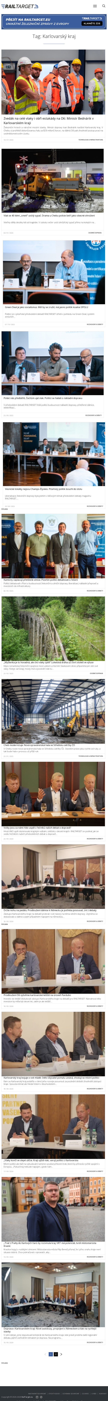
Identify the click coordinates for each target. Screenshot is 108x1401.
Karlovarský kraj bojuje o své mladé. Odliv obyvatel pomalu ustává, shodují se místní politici (51, 1077)
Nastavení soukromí (37, 1394)
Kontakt (103, 1394)
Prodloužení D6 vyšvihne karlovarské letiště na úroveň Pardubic (37, 995)
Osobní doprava (95, 233)
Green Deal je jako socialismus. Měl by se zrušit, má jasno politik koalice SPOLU (46, 307)
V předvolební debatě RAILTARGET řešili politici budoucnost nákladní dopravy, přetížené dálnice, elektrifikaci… (49, 406)
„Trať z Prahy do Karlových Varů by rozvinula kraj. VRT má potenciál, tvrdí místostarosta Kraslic (50, 1244)
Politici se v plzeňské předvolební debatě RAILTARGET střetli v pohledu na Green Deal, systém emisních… (49, 315)
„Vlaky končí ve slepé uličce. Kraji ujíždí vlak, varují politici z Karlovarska (41, 1160)
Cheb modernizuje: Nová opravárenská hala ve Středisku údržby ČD (39, 745)
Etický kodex (54, 1394)
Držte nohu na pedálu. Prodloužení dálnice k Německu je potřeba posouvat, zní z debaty (50, 910)
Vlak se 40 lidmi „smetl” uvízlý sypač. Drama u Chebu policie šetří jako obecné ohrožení (49, 215)
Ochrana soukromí (70, 1394)
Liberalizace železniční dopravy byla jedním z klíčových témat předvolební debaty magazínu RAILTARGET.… (48, 497)
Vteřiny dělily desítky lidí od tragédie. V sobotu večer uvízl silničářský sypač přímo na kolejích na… (49, 222)
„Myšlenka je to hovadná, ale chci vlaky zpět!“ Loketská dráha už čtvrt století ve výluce (49, 662)
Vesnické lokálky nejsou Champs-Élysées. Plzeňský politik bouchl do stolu (43, 489)
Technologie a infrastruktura (90, 140)
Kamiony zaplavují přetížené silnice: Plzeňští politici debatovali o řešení (41, 579)
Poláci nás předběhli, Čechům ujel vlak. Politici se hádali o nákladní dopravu (43, 398)
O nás (94, 1394)
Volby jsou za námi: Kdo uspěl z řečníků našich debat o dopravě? (37, 827)
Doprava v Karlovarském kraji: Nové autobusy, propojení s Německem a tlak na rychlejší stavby (50, 1330)
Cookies (85, 1394)
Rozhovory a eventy (95, 324)
